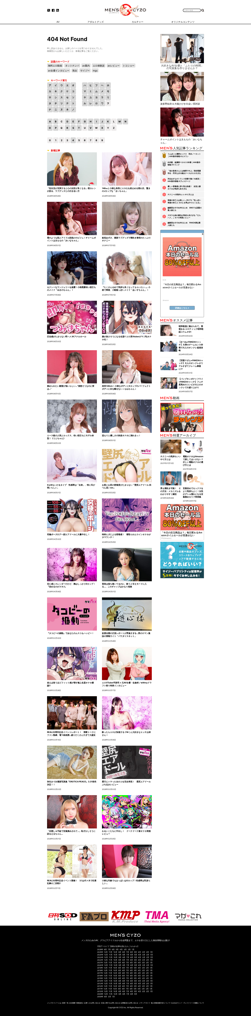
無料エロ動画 (55, 65)
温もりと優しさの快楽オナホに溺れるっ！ (121, 435)
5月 (117, 949)
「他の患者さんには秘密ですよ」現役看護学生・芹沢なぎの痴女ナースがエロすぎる (184, 172)
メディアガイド (144, 1003)
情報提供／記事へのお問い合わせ (88, 1003)
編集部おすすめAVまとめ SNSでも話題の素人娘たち (185, 209)
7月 (109, 949)
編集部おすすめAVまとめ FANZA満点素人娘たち (184, 224)
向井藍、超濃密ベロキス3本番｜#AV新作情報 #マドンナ (184, 163)
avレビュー (114, 65)
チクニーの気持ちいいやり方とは (181, 194)
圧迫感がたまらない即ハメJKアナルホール (66, 336)
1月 (133, 949)
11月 (110, 952)
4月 (121, 949)
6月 (113, 949)
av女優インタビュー (58, 70)
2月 (129, 949)
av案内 (86, 65)
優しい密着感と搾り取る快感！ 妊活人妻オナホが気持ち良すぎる (184, 187)
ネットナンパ (72, 65)
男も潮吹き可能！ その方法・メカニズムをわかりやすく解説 (170, 491)
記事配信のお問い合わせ (129, 1003)
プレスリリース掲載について (193, 1003)
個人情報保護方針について (160, 1003)
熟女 (74, 70)
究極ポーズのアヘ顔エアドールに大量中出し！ (68, 534)
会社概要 (72, 1003)
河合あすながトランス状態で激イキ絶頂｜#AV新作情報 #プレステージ (184, 180)
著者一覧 (65, 1003)
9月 (119, 952)
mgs (95, 70)
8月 (105, 949)
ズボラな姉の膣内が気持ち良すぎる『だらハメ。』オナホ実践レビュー (184, 216)
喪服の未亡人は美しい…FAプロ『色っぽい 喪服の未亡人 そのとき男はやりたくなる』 (184, 201)
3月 (125, 949)
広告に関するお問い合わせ (110, 1003)
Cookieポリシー (176, 1003)
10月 (115, 952)
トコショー (128, 65)
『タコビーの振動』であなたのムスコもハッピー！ (70, 633)
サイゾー (85, 70)
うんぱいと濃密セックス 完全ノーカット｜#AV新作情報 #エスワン (184, 155)
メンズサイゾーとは (54, 1003)
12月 (106, 952)
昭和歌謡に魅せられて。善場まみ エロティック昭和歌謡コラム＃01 (191, 329)
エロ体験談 (98, 65)
